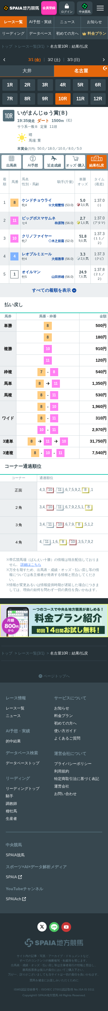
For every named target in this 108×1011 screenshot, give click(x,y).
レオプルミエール (37, 254)
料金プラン (63, 716)
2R (27, 84)
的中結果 (13, 741)
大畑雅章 (58, 258)
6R (98, 84)
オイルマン (31, 272)
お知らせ (94, 22)
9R (45, 98)
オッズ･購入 (75, 165)
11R (80, 98)
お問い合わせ (65, 794)
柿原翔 (59, 223)
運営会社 (61, 786)
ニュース (67, 22)
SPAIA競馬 (15, 855)
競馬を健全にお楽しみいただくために (54, 980)
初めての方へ (67, 33)
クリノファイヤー (37, 236)
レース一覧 (13, 22)
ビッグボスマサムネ (39, 218)
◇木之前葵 (56, 241)
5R (80, 84)
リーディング (13, 33)
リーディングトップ (22, 788)
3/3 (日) (73, 60)
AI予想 (33, 165)
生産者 (11, 818)
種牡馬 (11, 811)
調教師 (11, 803)
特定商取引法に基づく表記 (76, 779)
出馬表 (11, 165)
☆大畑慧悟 (56, 205)
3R (45, 84)
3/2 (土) (54, 60)
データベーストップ (22, 763)
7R (10, 98)
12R (98, 98)
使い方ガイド (65, 731)
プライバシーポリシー (73, 764)
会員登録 (49, 8)
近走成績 (54, 165)
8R (27, 98)
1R (10, 84)
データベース (40, 33)
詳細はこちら (30, 565)
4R (63, 84)
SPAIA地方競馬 (48, 995)
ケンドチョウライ (37, 200)
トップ (6, 46)
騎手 (9, 796)
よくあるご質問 (67, 738)
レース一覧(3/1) (31, 46)
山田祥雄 (58, 276)
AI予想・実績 (40, 22)
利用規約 (61, 771)
